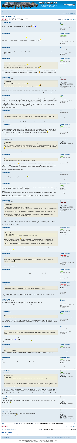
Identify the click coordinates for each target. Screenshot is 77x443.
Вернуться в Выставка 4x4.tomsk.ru (8, 429)
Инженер (4, 78)
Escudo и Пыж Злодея (8, 16)
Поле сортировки (35, 423)
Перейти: (40, 429)
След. (74, 423)
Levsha (61, 47)
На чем (12, 11)
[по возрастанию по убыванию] (56, 423)
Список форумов (6, 11)
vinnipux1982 (4, 300)
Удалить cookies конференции (53, 437)
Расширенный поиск (71, 5)
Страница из (66, 19)
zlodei (3, 398)
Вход (74, 13)
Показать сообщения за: (18, 423)
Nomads (61, 95)
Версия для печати (72, 11)
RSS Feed (61, 437)
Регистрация (69, 13)
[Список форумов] (20, 8)
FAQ (64, 13)
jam (3, 125)
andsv (61, 23)
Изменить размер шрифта (74, 11)
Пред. (3, 423)
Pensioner (61, 345)
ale (60, 34)
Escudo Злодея (6, 22)
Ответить (3, 19)
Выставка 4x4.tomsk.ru (19, 11)
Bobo (3, 185)
